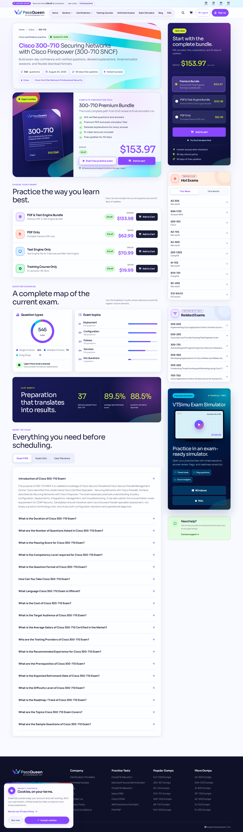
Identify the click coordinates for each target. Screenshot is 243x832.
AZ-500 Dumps (203, 777)
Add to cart (139, 160)
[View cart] (191, 12)
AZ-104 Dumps (161, 788)
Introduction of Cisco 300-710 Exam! (42, 478)
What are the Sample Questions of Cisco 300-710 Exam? (55, 724)
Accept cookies (48, 820)
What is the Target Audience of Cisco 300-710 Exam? (52, 615)
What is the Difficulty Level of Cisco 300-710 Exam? (52, 688)
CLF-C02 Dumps (162, 777)
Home (55, 12)
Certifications (83, 12)
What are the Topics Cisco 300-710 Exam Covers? (50, 712)
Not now (15, 820)
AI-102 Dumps (202, 804)
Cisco (31, 29)
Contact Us (76, 799)
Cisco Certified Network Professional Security (58, 80)
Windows (201, 490)
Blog (161, 12)
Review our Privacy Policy (21, 811)
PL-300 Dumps (203, 809)
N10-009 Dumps (162, 809)
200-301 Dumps (162, 782)
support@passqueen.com (219, 827)
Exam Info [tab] (41, 458)
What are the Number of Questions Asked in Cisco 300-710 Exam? (61, 530)
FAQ (169, 12)
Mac (200, 500)
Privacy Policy (77, 804)
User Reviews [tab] (62, 458)
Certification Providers (82, 777)
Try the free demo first (200, 140)
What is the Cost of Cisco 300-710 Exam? (45, 603)
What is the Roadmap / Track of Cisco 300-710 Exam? (52, 700)
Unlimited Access (126, 12)
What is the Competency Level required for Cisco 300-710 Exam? (60, 555)
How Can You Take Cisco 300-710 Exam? (44, 579)
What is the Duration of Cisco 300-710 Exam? (47, 518)
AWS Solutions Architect (125, 804)
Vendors (66, 12)
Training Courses (104, 12)
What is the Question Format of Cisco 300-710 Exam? (53, 567)
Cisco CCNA (118, 799)
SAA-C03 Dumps (204, 782)
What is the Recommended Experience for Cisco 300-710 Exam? (60, 651)
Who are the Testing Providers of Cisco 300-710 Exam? (54, 639)
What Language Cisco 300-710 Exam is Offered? (49, 591)
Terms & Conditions (81, 809)
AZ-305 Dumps (203, 799)
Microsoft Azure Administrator (128, 782)
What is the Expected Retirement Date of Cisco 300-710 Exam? (59, 676)
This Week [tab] (185, 191)
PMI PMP (116, 809)
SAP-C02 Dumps (162, 799)
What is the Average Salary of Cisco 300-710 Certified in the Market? (63, 627)
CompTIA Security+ (122, 777)
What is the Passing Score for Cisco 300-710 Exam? (52, 543)
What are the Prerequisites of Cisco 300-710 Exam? (52, 663)
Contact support (189, 534)
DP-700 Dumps (203, 793)
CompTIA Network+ (122, 788)
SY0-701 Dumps (162, 793)
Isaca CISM (117, 793)
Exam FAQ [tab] (22, 458)
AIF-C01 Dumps (161, 804)
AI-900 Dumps (203, 788)
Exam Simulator (147, 12)
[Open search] (183, 12)
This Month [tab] (213, 191)
